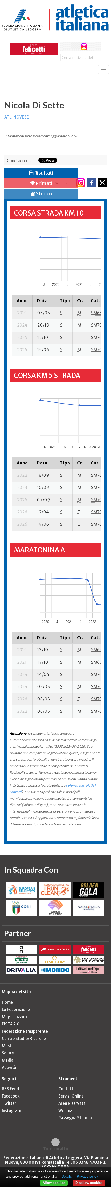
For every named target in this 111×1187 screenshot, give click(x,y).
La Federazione (16, 1009)
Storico (43, 194)
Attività (9, 1067)
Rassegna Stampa (75, 1117)
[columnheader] (22, 301)
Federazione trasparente (25, 1031)
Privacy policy (87, 1176)
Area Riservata (72, 1103)
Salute (8, 1053)
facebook (65, 46)
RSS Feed (10, 1088)
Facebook (10, 1096)
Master (8, 1045)
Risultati (43, 173)
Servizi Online (71, 1096)
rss (93, 46)
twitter (74, 46)
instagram (84, 46)
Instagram (11, 1110)
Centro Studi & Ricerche (24, 1038)
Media (7, 1060)
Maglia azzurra (16, 1016)
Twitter (9, 1103)
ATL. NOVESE (16, 117)
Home (7, 1002)
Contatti (66, 1088)
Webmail (66, 1110)
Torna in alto (55, 1148)
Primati (43, 183)
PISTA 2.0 (10, 1024)
